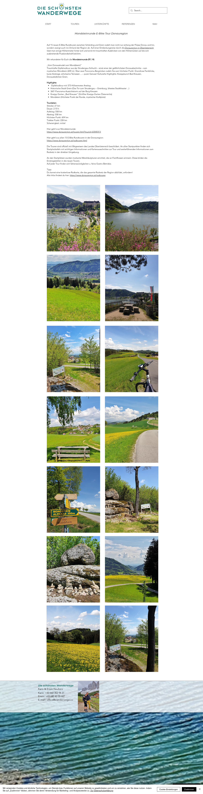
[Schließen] (199, 789)
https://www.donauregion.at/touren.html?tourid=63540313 (74, 132)
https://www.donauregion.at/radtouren (88, 175)
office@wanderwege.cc (60, 699)
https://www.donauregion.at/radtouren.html (67, 140)
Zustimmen (189, 789)
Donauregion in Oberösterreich (139, 47)
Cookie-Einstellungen (168, 789)
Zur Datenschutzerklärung (101, 790)
